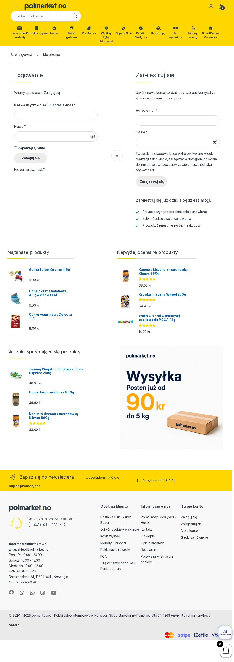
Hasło (20, 126)
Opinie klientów (152, 543)
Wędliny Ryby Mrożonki (106, 37)
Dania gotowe (71, 35)
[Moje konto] (211, 6)
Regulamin (148, 549)
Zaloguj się (31, 158)
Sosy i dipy (158, 33)
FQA (103, 556)
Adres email (146, 110)
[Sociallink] (11, 592)
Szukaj (74, 16)
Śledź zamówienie (194, 537)
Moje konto (189, 530)
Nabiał (54, 33)
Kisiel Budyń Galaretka (210, 35)
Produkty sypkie (36, 33)
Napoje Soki (124, 33)
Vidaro (14, 625)
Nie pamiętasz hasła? (29, 169)
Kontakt (146, 529)
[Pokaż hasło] (92, 136)
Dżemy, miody (193, 35)
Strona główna (21, 55)
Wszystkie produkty (20, 35)
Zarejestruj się (152, 182)
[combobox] (39, 16)
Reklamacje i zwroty (115, 549)
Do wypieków (176, 35)
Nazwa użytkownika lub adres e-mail (44, 105)
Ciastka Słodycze (141, 35)
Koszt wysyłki (110, 536)
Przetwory (89, 33)
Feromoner (30, 625)
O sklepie (148, 536)
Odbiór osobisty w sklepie (119, 529)
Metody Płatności (113, 543)
